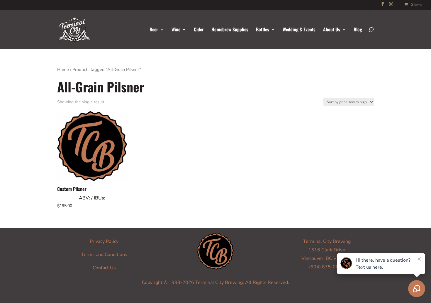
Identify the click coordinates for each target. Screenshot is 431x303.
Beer (154, 30)
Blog (358, 30)
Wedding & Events (299, 30)
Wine (176, 30)
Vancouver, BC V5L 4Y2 (326, 258)
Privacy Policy (104, 241)
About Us (331, 30)
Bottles (262, 30)
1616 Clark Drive (326, 250)
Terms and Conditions (104, 254)
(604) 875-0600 (327, 267)
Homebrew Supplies (229, 30)
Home (63, 69)
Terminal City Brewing (327, 241)
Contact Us (104, 268)
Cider (199, 30)
